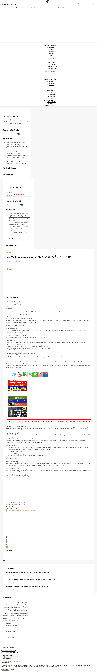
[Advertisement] (48, 281)
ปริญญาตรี (11, 610)
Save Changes (13, 669)
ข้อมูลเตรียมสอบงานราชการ (51, 66)
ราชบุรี (15, 615)
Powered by (11, 661)
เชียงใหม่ (13, 620)
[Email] (6, 542)
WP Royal (12, 647)
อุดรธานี (22, 618)
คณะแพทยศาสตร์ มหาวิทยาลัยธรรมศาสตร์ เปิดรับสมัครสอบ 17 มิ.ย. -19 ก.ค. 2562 (27, 586)
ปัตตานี (8, 613)
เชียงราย (9, 620)
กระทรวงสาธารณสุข (8, 602)
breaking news (51, 68)
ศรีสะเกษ (23, 615)
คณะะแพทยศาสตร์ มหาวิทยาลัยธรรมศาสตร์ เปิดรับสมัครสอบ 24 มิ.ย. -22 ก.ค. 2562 (27, 572)
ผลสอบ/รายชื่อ (51, 63)
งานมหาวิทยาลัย (10, 252)
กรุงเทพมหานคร (20, 602)
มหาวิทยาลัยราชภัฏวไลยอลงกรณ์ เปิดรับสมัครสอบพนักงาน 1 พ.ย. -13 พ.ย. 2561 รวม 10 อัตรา (30, 579)
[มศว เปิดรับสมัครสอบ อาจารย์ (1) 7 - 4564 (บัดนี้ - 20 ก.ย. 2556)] (3, 560)
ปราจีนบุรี (4, 610)
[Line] (10, 268)
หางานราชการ (50, 47)
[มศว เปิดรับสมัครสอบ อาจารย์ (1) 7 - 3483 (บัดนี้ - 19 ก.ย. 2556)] (4, 560)
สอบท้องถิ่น (51, 59)
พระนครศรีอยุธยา (25, 613)
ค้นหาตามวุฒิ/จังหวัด (50, 45)
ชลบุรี (16, 604)
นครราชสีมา (24, 604)
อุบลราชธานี (5, 620)
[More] (13, 268)
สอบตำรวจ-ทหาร (51, 57)
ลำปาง (20, 615)
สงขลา (26, 615)
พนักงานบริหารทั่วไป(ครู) (16, 613)
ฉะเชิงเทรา (13, 604)
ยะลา (10, 615)
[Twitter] (6, 268)
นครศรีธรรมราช (6, 607)
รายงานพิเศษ (51, 70)
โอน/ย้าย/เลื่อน (52, 61)
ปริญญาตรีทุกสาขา (20, 610)
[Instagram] (8, 268)
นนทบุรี (15, 607)
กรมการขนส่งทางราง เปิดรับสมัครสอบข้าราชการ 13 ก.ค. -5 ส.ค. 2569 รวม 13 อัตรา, (16, 157)
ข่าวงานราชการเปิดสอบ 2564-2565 (9, 4)
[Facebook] (6, 537)
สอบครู (51, 55)
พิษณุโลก (5, 615)
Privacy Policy (50, 72)
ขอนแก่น (9, 604)
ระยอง (12, 615)
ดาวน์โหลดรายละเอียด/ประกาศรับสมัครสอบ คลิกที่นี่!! (21, 510)
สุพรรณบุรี (10, 618)
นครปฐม (20, 604)
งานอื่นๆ (51, 53)
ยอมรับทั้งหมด (5, 669)
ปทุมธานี (26, 607)
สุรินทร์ (19, 618)
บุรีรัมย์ (18, 607)
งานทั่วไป (51, 51)
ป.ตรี (22, 607)
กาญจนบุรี (5, 604)
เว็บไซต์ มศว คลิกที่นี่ (12, 512)
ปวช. (26, 610)
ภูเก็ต (8, 615)
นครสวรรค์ (11, 607)
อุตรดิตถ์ (25, 618)
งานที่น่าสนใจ (51, 49)
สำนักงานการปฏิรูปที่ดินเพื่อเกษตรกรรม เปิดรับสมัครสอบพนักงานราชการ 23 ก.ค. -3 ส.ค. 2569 (16, 148)
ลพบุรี (18, 615)
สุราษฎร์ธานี (15, 618)
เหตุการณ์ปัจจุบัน (51, 64)
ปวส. (5, 613)
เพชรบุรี (17, 620)
